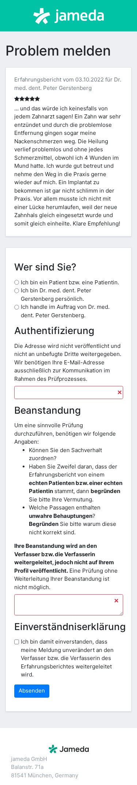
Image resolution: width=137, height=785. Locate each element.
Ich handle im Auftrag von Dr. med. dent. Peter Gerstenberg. (65, 311)
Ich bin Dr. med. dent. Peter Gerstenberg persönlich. (56, 294)
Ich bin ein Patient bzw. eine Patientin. (70, 282)
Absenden (32, 690)
